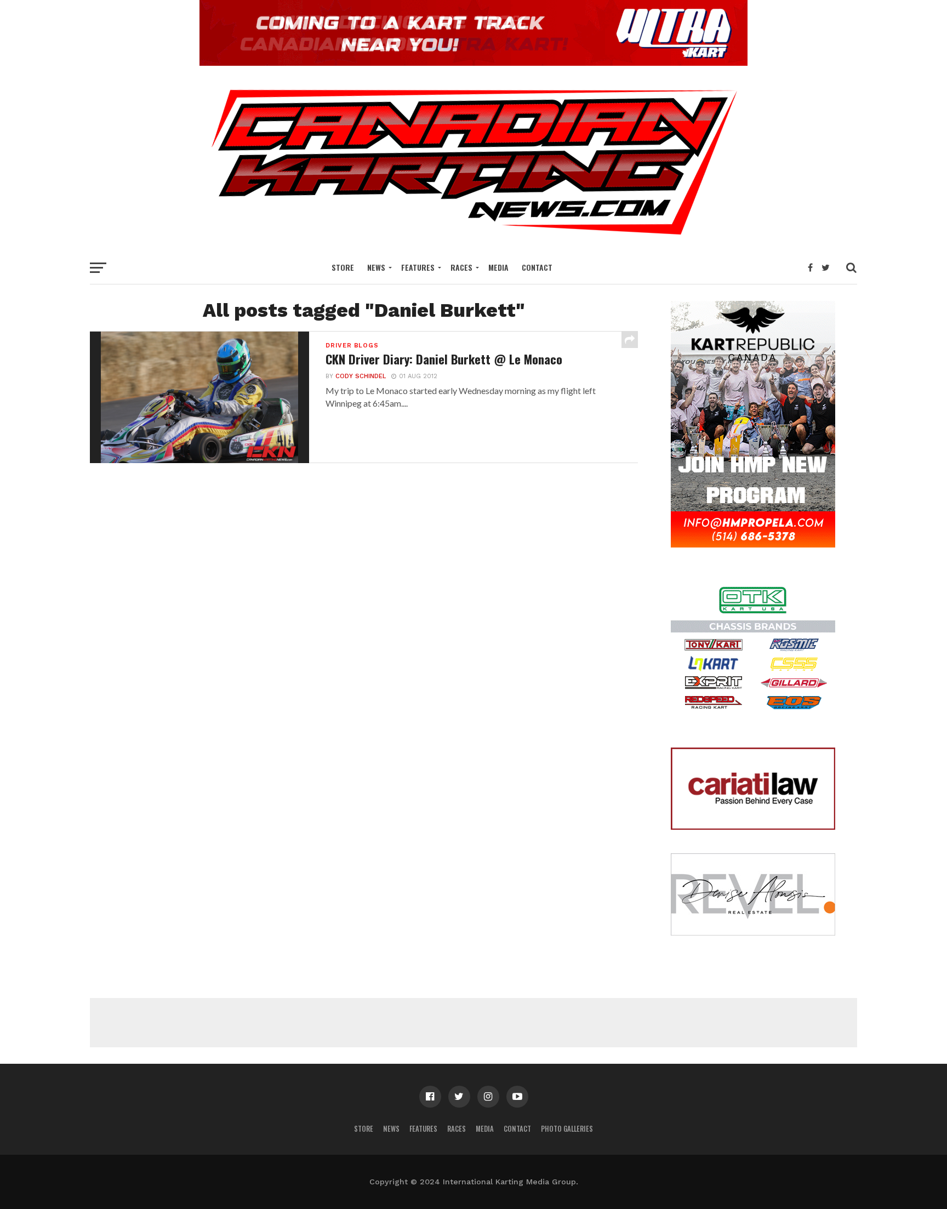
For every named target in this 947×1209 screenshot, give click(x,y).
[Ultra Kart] (473, 62)
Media (498, 267)
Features (418, 267)
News (376, 267)
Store (343, 267)
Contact (537, 267)
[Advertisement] (473, 1022)
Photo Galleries (567, 1129)
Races (461, 267)
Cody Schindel (360, 376)
